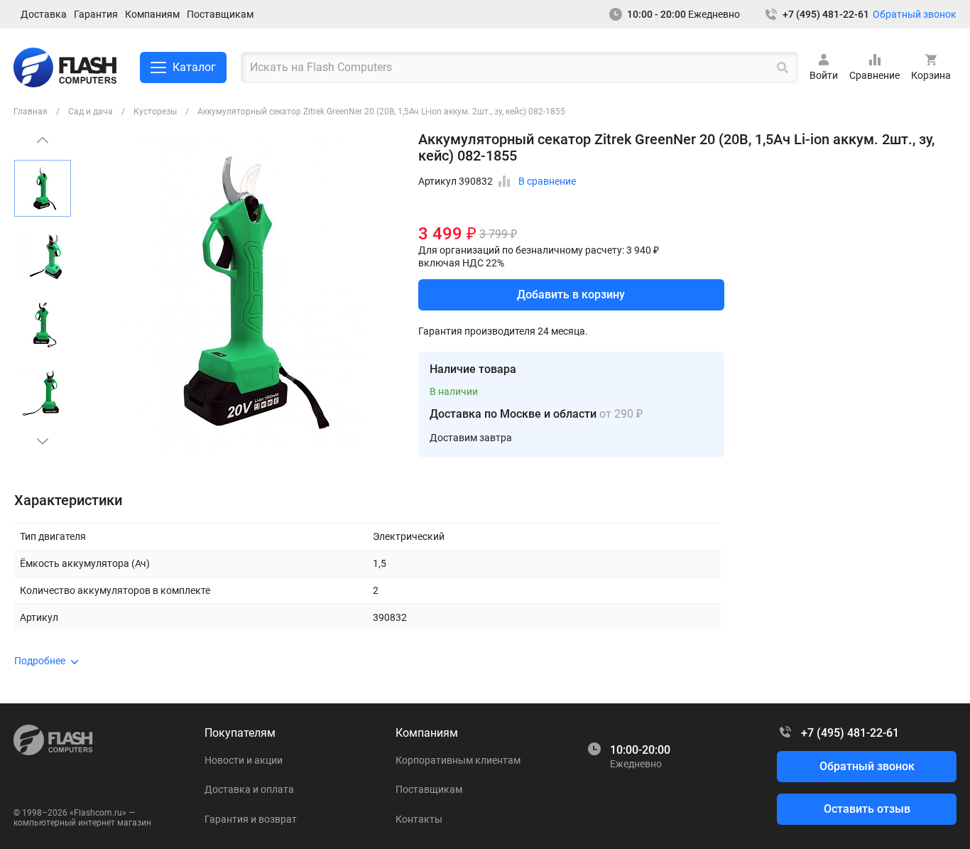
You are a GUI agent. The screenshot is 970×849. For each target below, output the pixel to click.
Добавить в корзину (571, 294)
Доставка (44, 14)
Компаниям (152, 14)
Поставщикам (220, 14)
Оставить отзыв (867, 809)
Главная (30, 112)
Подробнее (39, 660)
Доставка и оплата (249, 789)
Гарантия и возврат (251, 819)
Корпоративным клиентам (458, 760)
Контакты (419, 819)
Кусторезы (155, 112)
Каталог (194, 67)
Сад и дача (90, 112)
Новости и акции (244, 760)
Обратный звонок (915, 14)
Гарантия (96, 14)
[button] (42, 441)
